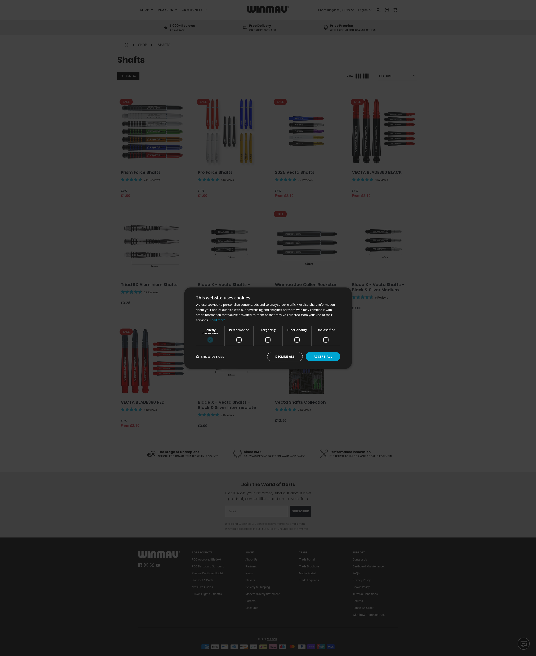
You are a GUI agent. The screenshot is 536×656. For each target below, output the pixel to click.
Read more (217, 320)
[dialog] (268, 328)
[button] (210, 357)
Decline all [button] (285, 356)
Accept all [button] (323, 356)
